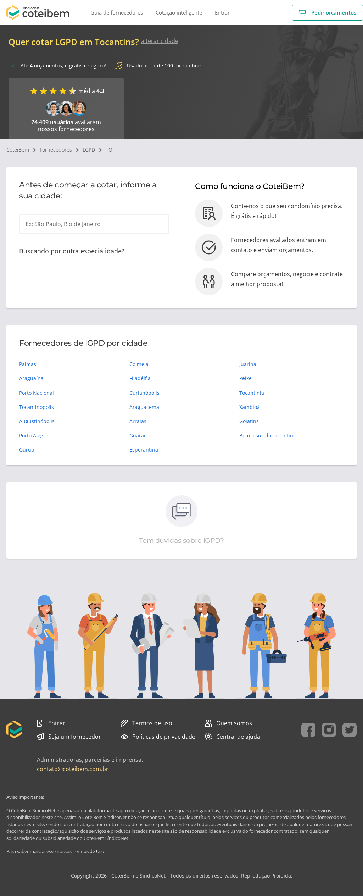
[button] (327, 13)
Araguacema (144, 407)
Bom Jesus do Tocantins (267, 435)
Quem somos (234, 723)
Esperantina (143, 449)
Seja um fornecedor (74, 737)
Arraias (137, 421)
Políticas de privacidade (163, 737)
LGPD (89, 149)
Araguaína (31, 378)
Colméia (139, 364)
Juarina (247, 364)
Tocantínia (251, 392)
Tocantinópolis (36, 407)
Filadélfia (140, 378)
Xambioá (249, 407)
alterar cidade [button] (159, 41)
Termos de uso (152, 723)
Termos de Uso (88, 851)
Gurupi (27, 449)
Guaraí (137, 435)
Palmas (27, 364)
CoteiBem (17, 149)
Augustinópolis (37, 421)
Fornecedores (56, 149)
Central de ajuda (238, 737)
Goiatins (249, 421)
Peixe (245, 378)
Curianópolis (144, 392)
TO (109, 149)
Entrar (56, 723)
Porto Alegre (33, 435)
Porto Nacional (36, 392)
